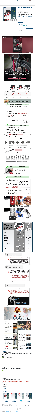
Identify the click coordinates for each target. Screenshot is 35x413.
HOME (3, 2)
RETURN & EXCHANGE (18, 408)
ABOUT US (6, 2)
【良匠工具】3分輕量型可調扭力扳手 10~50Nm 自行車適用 (21, 399)
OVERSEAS (25, 2)
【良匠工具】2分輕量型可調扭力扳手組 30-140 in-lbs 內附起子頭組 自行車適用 (6, 399)
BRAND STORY (10, 405)
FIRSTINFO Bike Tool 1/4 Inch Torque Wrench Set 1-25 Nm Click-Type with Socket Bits (29, 399)
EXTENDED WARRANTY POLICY (17, 3)
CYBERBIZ (17, 411)
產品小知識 (22, 2)
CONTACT (28, 2)
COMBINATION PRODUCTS (17, 2)
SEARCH (17, 405)
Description (7, 33)
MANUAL (31, 2)
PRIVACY (17, 409)
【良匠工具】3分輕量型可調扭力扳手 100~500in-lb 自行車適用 (14, 399)
